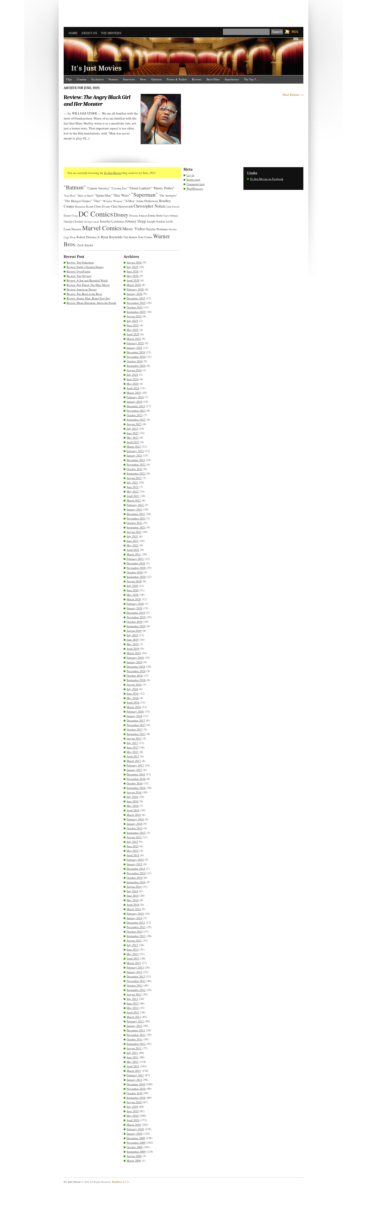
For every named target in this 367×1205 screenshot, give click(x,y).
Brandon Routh (84, 206)
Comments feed (195, 184)
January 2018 (134, 716)
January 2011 (134, 1080)
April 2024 (133, 388)
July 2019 (132, 635)
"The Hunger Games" (78, 201)
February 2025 (135, 343)
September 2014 (136, 882)
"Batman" (75, 187)
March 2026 (134, 285)
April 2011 (133, 1066)
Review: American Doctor (82, 289)
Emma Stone (155, 215)
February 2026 (135, 289)
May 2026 (133, 276)
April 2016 (133, 810)
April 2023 (133, 442)
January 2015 (134, 864)
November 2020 (136, 568)
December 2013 (136, 922)
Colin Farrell (173, 206)
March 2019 (134, 653)
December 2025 (136, 298)
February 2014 (135, 913)
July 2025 (132, 321)
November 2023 (136, 410)
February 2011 (135, 1075)
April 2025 (133, 334)
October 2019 (135, 621)
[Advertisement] (183, 11)
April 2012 (133, 1012)
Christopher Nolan (149, 206)
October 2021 (135, 523)
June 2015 (133, 846)
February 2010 (135, 1129)
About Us (89, 33)
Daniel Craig (71, 215)
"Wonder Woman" (112, 201)
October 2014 (135, 877)
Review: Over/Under (78, 271)
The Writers (111, 33)
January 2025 (134, 348)
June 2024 (133, 379)
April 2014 (133, 904)
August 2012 (134, 994)
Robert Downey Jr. (88, 237)
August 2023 (134, 424)
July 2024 (132, 374)
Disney (121, 214)
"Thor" (97, 201)
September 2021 (136, 527)
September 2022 (136, 473)
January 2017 (134, 770)
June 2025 (133, 325)
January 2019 (134, 662)
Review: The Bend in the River (84, 294)
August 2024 (134, 370)
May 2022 (133, 491)
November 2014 (136, 873)
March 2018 (134, 707)
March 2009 (134, 1160)
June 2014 (133, 895)
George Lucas (91, 221)
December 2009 (136, 1138)
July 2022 (132, 482)
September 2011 (136, 1044)
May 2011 (133, 1062)
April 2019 (133, 648)
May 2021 (133, 545)
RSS (295, 32)
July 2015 (132, 842)
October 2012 (135, 985)
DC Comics (95, 214)
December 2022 (136, 460)
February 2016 (135, 819)
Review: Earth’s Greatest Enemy (85, 267)
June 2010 (133, 1111)
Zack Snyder (85, 245)
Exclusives (97, 79)
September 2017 (136, 734)
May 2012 (133, 1008)
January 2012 (134, 1026)
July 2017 (132, 743)
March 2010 (134, 1124)
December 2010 (136, 1084)
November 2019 (136, 617)
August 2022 (134, 478)
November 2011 (136, 1035)
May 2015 (133, 850)
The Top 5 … (251, 79)
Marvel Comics (102, 228)
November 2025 (136, 303)
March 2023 (134, 446)
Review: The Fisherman (80, 262)
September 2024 (136, 365)
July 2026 (132, 267)
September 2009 (136, 1151)
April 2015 (133, 855)
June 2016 (133, 801)
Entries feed (193, 179)
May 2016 (133, 806)
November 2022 (136, 464)
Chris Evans (102, 206)
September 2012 (136, 990)
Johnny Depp (135, 221)
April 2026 (133, 280)
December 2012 (136, 976)
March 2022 (134, 500)
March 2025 (134, 339)
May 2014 (133, 900)
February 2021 (135, 559)
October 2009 (135, 1147)
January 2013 (134, 972)
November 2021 (136, 518)
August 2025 (134, 316)
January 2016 (134, 824)
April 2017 (133, 756)
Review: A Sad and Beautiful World (87, 280)
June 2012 (133, 1003)
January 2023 (134, 455)
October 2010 (135, 1093)
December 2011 (136, 1030)
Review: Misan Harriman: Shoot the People (91, 303)
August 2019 (134, 630)
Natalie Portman (157, 229)
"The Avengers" (168, 195)
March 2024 (134, 392)
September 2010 (136, 1097)
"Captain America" (98, 188)
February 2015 (135, 859)
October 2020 (135, 572)
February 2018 (135, 711)
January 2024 (134, 401)
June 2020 (133, 590)
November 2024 (136, 357)
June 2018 (133, 693)
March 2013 (134, 963)
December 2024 (136, 352)
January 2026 (134, 294)
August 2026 (134, 262)
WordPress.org (194, 188)
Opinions (156, 79)
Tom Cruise (145, 237)
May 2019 (133, 644)
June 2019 (133, 639)
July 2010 (132, 1106)
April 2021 (133, 550)
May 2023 (133, 437)
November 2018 (136, 671)
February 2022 (135, 505)
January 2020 (134, 608)
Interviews (129, 79)
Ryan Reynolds (112, 237)
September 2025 (136, 312)
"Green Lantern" (140, 188)
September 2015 (136, 833)
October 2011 (135, 1039)
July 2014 (132, 891)
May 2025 (133, 330)
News (143, 79)
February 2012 (135, 1021)
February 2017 (135, 765)
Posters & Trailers (177, 79)
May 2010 (133, 1115)
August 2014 (134, 886)
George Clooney (73, 221)
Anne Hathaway (147, 201)
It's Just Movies (96, 68)
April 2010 (133, 1120)
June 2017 (133, 747)
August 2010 (134, 1102)
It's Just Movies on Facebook (266, 179)
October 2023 (135, 415)
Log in (190, 175)
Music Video (133, 229)
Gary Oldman (170, 215)
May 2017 (133, 752)
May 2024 (133, 383)
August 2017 (134, 738)
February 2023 (135, 451)
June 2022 (133, 487)
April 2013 (133, 958)
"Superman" (144, 194)
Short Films (213, 79)
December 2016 (136, 774)
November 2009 (136, 1142)
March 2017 (134, 761)
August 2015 (134, 837)
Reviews (196, 79)
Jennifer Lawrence (112, 221)
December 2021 (136, 514)
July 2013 (132, 945)
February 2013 (135, 967)
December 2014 (136, 868)
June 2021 (133, 541)
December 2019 (136, 612)
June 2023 (133, 433)
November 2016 (136, 779)
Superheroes (232, 79)
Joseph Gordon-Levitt (160, 221)
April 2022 (133, 496)
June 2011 (133, 1057)
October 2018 (135, 675)
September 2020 (136, 577)
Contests (81, 79)
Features (113, 79)
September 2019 (136, 626)
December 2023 (136, 406)
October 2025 (135, 307)
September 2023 (136, 419)
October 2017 (135, 729)
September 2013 (136, 936)
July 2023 (132, 428)
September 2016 (136, 788)
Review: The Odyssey (79, 276)
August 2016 (134, 792)
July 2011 (132, 1053)
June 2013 (133, 949)
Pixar (73, 237)
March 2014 (134, 909)
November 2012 (136, 981)
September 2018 (136, 680)
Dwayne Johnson (138, 215)
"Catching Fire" (119, 188)
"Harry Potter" (164, 187)
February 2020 (135, 603)
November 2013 (136, 927)
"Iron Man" (70, 195)
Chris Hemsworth (122, 206)
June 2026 (133, 271)
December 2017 (136, 720)
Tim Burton (130, 237)
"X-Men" (129, 201)
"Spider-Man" (103, 195)
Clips (69, 79)
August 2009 (134, 1156)
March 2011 (134, 1071)
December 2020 (136, 563)
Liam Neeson (72, 229)
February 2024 (135, 397)
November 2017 (136, 725)
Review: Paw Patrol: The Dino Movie (88, 285)
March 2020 (134, 599)
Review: (97, 100)
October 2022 (135, 469)
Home (73, 33)
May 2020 (133, 595)
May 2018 (133, 698)
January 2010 (134, 1133)
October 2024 (135, 361)
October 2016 (135, 783)
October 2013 (135, 931)
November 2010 (136, 1088)
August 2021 (134, 532)
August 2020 (134, 581)
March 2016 (134, 815)
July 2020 (132, 586)
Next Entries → (293, 94)
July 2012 (132, 999)
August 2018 (134, 684)
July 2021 (132, 536)
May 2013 (133, 954)
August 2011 (134, 1048)
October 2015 (135, 828)
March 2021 (134, 554)
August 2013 (134, 940)
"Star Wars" (121, 195)
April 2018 (133, 702)
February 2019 (135, 657)
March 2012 (134, 1017)
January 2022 (134, 509)
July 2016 (132, 797)
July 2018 (132, 689)
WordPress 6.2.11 (121, 1182)
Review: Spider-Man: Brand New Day (88, 298)
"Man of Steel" (85, 195)
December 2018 (136, 666)
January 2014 (134, 918)
